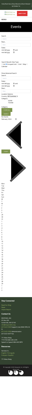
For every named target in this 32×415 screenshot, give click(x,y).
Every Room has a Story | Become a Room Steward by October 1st (16, 5)
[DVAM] (10, 101)
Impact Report (6, 310)
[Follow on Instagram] (16, 372)
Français (4, 355)
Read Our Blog (6, 305)
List (4, 64)
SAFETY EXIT (22, 13)
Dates (3, 48)
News (3, 307)
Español (10, 355)
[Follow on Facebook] (10, 372)
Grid (20, 64)
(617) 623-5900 (6, 327)
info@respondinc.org (8, 325)
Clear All (7, 110)
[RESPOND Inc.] (10, 13)
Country (4, 96)
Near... (3, 42)
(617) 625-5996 (6, 331)
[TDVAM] (10, 103)
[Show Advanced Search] (3, 55)
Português (11, 353)
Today (6, 151)
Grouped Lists (9, 59)
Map (24, 64)
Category (4, 107)
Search (3, 36)
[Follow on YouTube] (21, 372)
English (3, 353)
